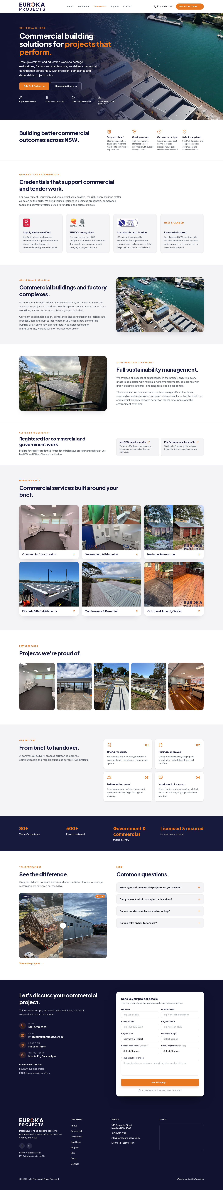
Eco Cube (76, 1142)
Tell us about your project (132, 1058)
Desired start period (135, 1046)
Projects (114, 6)
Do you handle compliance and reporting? (145, 911)
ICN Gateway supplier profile (32, 1156)
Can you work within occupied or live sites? (146, 899)
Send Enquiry (160, 1082)
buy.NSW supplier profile (30, 1153)
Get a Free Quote (190, 6)
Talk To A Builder (34, 86)
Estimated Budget (169, 1033)
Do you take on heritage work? (138, 922)
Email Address (167, 1009)
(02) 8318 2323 (165, 6)
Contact (127, 6)
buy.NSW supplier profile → (33, 1068)
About (70, 6)
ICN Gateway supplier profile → (35, 1073)
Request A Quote (66, 86)
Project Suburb (168, 1021)
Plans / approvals (173, 1046)
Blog (73, 1153)
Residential (84, 6)
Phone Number (128, 1021)
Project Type (127, 1033)
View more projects (31, 963)
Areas (74, 1158)
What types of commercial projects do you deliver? (151, 887)
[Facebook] (22, 1146)
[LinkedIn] (29, 1146)
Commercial (100, 6)
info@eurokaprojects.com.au (126, 1138)
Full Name (125, 1009)
